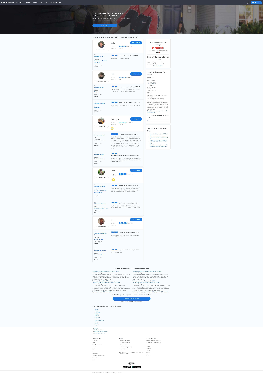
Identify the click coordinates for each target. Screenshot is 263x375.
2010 (161, 291)
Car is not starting (99, 159)
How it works (19, 2)
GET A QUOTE (256, 2)
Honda (97, 315)
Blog (93, 359)
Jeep (96, 318)
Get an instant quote (131, 298)
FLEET (46, 2)
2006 (153, 281)
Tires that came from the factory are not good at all (106, 282)
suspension (112, 281)
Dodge (97, 314)
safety (103, 291)
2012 (110, 291)
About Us (94, 340)
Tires (100, 291)
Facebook (148, 348)
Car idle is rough (98, 239)
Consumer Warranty (124, 340)
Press (93, 342)
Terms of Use (122, 349)
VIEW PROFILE (101, 50)
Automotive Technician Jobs (153, 340)
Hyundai (97, 317)
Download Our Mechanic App (153, 342)
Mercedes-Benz (99, 320)
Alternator (97, 107)
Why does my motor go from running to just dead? (147, 282)
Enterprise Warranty (124, 342)
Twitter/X (148, 352)
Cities (41, 2)
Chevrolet (98, 312)
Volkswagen (95, 281)
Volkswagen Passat (99, 103)
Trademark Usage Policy (125, 347)
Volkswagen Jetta (99, 56)
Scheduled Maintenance (98, 355)
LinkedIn (148, 350)
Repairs (146, 281)
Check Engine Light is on (101, 208)
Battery (96, 92)
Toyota (97, 325)
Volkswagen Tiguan (99, 186)
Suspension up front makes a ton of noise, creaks (105, 271)
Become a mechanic (56, 2)
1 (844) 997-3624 (151, 84)
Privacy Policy (122, 344)
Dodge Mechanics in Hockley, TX (158, 140)
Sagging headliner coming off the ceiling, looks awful (147, 271)
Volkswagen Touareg (100, 250)
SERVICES (28, 2)
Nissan (97, 322)
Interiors (141, 281)
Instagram (148, 354)
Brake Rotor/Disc (99, 255)
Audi (96, 311)
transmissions (148, 291)
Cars (93, 351)
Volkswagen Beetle (99, 135)
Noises (101, 281)
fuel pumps (165, 291)
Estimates (95, 353)
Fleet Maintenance (97, 344)
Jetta (104, 281)
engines (141, 291)
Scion (96, 323)
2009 (107, 281)
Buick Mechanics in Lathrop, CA (158, 146)
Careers (94, 347)
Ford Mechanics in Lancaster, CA (158, 145)
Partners (94, 357)
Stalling (157, 291)
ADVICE (35, 2)
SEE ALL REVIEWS (158, 66)
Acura (96, 309)
